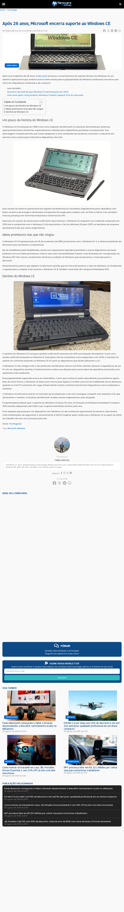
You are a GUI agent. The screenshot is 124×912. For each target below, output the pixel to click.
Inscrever (62, 677)
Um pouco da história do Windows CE (23, 105)
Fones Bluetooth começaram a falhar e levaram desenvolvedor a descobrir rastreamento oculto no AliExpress (29, 726)
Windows (21, 428)
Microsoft (12, 428)
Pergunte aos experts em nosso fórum (62, 653)
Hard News (12, 65)
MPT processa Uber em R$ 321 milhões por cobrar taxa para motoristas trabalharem (90, 769)
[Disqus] (62, 530)
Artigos (71, 717)
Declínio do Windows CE (17, 112)
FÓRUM (65, 646)
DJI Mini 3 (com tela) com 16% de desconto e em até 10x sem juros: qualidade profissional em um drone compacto (92, 726)
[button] (3, 4)
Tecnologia (12, 10)
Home (2, 10)
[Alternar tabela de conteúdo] (40, 102)
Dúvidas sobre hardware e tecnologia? (62, 651)
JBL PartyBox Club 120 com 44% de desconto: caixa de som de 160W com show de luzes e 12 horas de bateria (57, 821)
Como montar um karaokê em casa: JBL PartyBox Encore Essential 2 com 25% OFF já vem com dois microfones (28, 770)
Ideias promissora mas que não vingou (24, 109)
